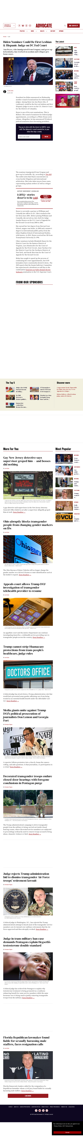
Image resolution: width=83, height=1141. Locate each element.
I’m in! (46, 137)
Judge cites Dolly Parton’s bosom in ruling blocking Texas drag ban (21, 391)
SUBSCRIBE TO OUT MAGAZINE (7, 25)
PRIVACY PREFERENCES (55, 1107)
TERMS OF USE (64, 1107)
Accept (67, 1132)
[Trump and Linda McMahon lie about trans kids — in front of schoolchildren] (64, 482)
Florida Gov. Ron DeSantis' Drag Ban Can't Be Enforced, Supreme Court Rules (45, 400)
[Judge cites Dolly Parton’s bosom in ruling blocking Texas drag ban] (10, 389)
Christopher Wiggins (8, 724)
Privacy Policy (58, 1126)
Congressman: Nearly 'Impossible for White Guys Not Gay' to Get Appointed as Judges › (67, 389)
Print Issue (75, 82)
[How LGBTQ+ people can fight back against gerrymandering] (64, 86)
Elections (76, 59)
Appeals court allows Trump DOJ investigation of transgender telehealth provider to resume (24, 587)
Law (9, 36)
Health (42, 31)
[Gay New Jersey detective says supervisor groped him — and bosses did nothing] (28, 485)
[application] (67, 101)
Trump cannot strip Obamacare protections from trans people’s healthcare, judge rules (23, 650)
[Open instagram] (30, 25)
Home (4, 36)
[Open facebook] (19, 25)
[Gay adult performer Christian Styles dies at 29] (64, 470)
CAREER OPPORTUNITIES (25, 1107)
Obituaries (77, 467)
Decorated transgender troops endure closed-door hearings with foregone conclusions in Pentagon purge (27, 779)
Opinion (61, 31)
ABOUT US (16, 1107)
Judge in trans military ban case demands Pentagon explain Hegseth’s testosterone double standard (26, 942)
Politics (22, 31)
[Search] (65, 26)
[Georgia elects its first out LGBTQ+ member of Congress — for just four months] (64, 62)
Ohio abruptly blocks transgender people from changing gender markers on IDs (28, 524)
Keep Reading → (19, 512)
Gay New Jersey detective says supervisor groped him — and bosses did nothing (26, 461)
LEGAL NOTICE (71, 1107)
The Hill (48, 174)
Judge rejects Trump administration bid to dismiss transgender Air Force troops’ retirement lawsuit (26, 877)
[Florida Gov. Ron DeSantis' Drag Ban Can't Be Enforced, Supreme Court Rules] (34, 397)
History (52, 31)
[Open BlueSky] (23, 25)
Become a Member (45, 196)
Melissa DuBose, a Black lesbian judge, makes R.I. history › (66, 395)
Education (77, 514)
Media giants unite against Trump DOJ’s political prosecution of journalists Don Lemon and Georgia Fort (25, 715)
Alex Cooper (11, 90)
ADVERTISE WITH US (36, 1107)
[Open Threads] (26, 25)
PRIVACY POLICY (45, 1107)
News (32, 31)
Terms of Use (69, 1126)
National (76, 71)
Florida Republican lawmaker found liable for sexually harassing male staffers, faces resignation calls (26, 1040)
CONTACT (11, 1107)
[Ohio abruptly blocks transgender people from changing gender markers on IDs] (28, 549)
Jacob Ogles (7, 468)
